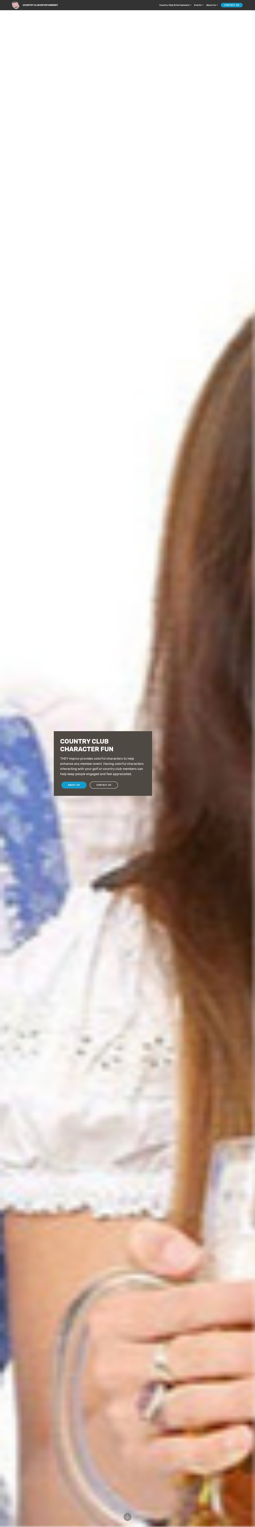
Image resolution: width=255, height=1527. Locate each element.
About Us (211, 5)
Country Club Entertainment (174, 5)
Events (198, 5)
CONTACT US (231, 5)
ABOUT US (74, 785)
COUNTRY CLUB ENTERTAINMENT (40, 5)
